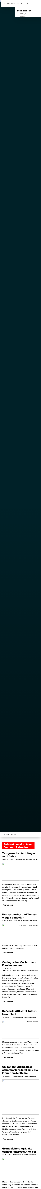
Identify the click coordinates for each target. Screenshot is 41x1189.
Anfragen (22, 14)
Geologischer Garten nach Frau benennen (19, 964)
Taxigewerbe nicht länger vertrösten (18, 855)
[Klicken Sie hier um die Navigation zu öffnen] (37, 3)
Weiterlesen (8, 905)
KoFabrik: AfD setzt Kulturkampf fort (19, 1012)
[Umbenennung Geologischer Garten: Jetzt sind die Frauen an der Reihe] (20, 1097)
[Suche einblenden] (31, 3)
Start (7, 835)
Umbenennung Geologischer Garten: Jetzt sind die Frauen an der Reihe (20, 1070)
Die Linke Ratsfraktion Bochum (15, 3)
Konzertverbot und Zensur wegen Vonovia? (19, 916)
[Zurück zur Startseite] (2, 834)
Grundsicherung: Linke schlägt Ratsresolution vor (19, 1150)
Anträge (22, 17)
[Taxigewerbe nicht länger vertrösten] (20, 872)
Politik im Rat (24, 10)
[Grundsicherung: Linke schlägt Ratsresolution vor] (20, 1168)
